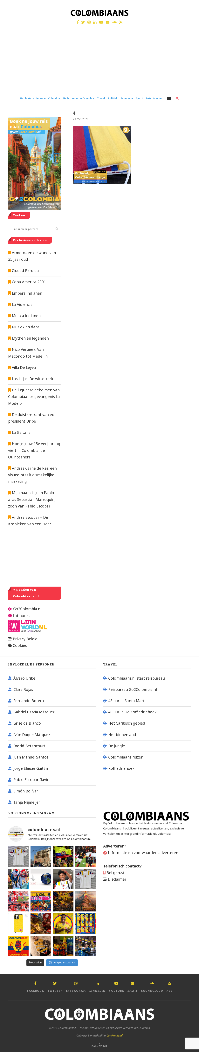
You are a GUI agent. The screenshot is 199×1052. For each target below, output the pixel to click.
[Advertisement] (99, 63)
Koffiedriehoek (121, 768)
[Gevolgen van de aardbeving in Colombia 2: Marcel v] (41, 856)
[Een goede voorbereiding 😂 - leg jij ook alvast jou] (41, 946)
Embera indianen (27, 293)
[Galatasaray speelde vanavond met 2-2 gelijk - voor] (85, 856)
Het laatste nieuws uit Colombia (40, 98)
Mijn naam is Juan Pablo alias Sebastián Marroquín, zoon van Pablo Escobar (31, 499)
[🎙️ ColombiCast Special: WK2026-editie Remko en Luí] (18, 946)
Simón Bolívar (25, 791)
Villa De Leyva (24, 367)
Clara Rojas (23, 689)
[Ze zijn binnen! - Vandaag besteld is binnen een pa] (18, 856)
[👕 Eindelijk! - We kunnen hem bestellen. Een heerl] (85, 879)
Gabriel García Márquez (34, 712)
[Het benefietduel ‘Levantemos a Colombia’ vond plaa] (63, 856)
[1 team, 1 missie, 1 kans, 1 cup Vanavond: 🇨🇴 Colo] (85, 901)
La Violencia (22, 304)
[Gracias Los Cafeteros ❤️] (63, 901)
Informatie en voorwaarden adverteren (143, 852)
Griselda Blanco (27, 723)
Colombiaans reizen (125, 757)
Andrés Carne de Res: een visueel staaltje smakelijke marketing (32, 475)
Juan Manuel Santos (30, 757)
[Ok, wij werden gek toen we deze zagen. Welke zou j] (18, 923)
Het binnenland (122, 734)
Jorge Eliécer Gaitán (30, 768)
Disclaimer (117, 879)
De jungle (116, 745)
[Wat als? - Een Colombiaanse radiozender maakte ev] (85, 946)
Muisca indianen (26, 315)
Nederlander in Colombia (78, 98)
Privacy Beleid (25, 638)
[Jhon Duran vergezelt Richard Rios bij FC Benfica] (18, 901)
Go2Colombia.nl (27, 608)
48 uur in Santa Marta (127, 700)
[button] (190, 5)
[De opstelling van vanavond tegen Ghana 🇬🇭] (85, 923)
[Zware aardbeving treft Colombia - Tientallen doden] (41, 879)
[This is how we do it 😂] (41, 923)
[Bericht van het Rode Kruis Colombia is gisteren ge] (18, 879)
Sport (139, 98)
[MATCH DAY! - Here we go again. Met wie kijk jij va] (63, 946)
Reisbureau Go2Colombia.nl (132, 689)
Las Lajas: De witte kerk (32, 378)
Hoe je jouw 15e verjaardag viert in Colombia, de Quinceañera (34, 450)
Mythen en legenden (30, 338)
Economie (127, 98)
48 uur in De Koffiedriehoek (132, 712)
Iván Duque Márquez (31, 734)
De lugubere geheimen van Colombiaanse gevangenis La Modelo (34, 396)
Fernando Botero (28, 700)
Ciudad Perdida (25, 270)
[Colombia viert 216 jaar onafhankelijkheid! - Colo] (41, 901)
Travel (101, 98)
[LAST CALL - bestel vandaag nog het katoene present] (63, 879)
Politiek (113, 98)
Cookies (20, 645)
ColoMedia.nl (114, 1035)
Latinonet (21, 615)
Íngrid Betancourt (29, 745)
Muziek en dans (25, 327)
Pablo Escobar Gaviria (32, 779)
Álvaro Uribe (24, 678)
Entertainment (155, 98)
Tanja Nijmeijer (26, 802)
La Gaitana (21, 432)
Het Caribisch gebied (126, 723)
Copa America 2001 (29, 281)
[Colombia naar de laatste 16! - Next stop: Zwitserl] (63, 923)
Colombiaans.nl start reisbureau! (137, 678)
